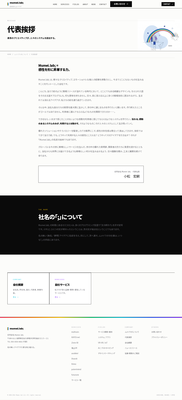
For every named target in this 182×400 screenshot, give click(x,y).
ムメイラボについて (21, 54)
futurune (75, 374)
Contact (103, 4)
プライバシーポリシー (159, 337)
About (85, 4)
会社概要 (128, 342)
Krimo (73, 364)
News (94, 4)
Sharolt (74, 358)
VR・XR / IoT (103, 342)
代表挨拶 (128, 337)
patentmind (76, 369)
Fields (76, 4)
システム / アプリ (104, 337)
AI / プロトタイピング (106, 348)
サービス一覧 (76, 380)
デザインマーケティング (106, 353)
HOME (9, 54)
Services (65, 4)
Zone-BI (74, 342)
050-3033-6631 (17, 341)
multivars (75, 331)
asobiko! (74, 353)
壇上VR (74, 348)
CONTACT (168, 4)
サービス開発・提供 (105, 331)
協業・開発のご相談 (132, 353)
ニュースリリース (131, 348)
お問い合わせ (121, 4)
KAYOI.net (75, 337)
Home (55, 4)
